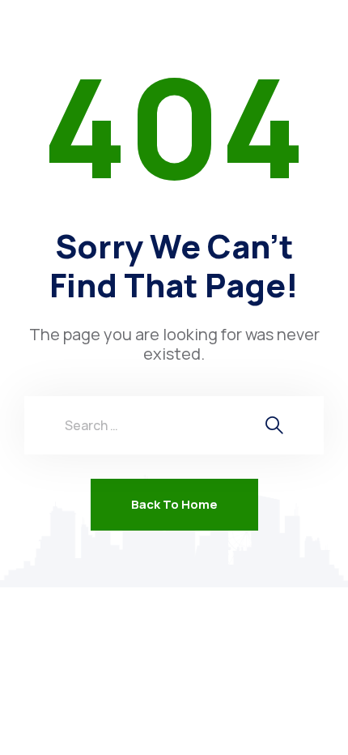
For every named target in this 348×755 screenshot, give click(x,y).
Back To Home (174, 504)
